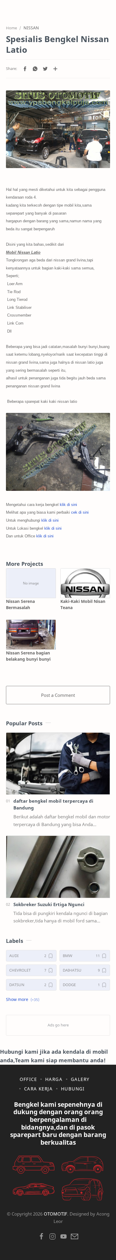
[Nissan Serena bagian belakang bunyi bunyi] (31, 634)
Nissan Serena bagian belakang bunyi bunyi (28, 656)
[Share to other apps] (55, 68)
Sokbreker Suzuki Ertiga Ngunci (48, 904)
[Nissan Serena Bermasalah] (31, 583)
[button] (25, 68)
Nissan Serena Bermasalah (20, 604)
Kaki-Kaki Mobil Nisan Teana (82, 604)
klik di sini (68, 504)
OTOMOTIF (55, 1214)
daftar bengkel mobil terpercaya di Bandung (53, 804)
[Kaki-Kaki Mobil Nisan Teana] (85, 583)
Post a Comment (58, 695)
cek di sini (80, 512)
